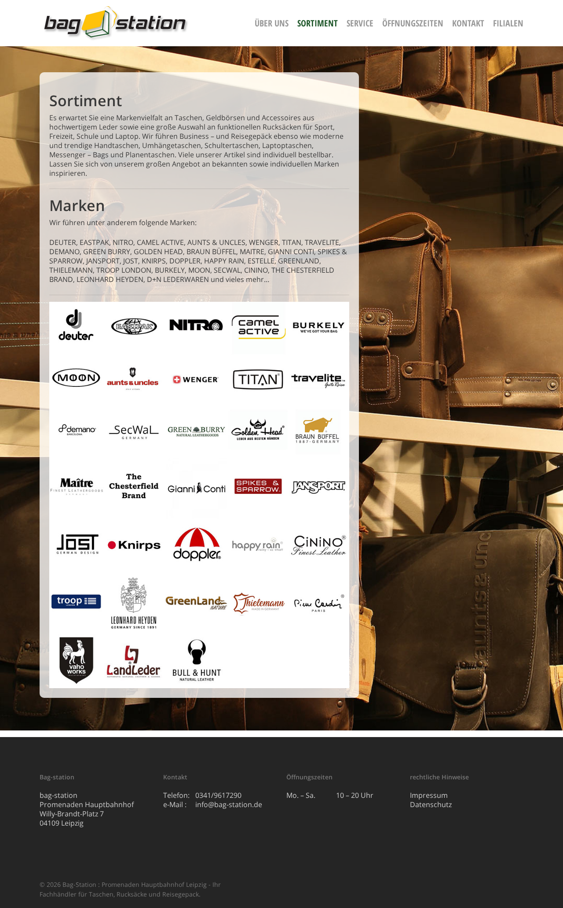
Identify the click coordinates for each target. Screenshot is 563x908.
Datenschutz (431, 804)
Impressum (429, 795)
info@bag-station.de (228, 804)
